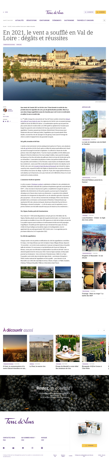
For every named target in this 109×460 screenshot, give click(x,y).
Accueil (4, 26)
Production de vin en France (9, 44)
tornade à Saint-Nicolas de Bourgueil (45, 166)
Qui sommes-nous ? (28, 438)
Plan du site (55, 456)
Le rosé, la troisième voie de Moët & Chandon (94, 143)
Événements (56, 20)
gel (27, 148)
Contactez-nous (9, 438)
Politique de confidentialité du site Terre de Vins (84, 456)
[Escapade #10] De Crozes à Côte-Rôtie (92, 367)
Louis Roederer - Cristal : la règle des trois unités (93, 219)
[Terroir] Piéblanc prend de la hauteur (92, 181)
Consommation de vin (87, 253)
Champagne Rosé (86, 139)
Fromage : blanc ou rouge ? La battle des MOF (92, 295)
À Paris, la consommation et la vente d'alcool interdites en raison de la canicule (15, 367)
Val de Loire (19, 44)
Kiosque (44, 438)
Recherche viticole (86, 177)
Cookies (70, 455)
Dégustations (31, 20)
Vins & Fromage (86, 291)
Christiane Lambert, (37, 184)
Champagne (85, 215)
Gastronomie (69, 20)
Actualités (19, 20)
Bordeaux (32, 363)
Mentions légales (63, 456)
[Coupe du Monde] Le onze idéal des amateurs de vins (67, 367)
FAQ (4, 440)
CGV (42, 440)
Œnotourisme (44, 20)
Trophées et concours (85, 20)
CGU (22, 440)
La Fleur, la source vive (37, 366)
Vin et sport (58, 363)
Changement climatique (8, 363)
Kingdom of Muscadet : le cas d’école (92, 257)
